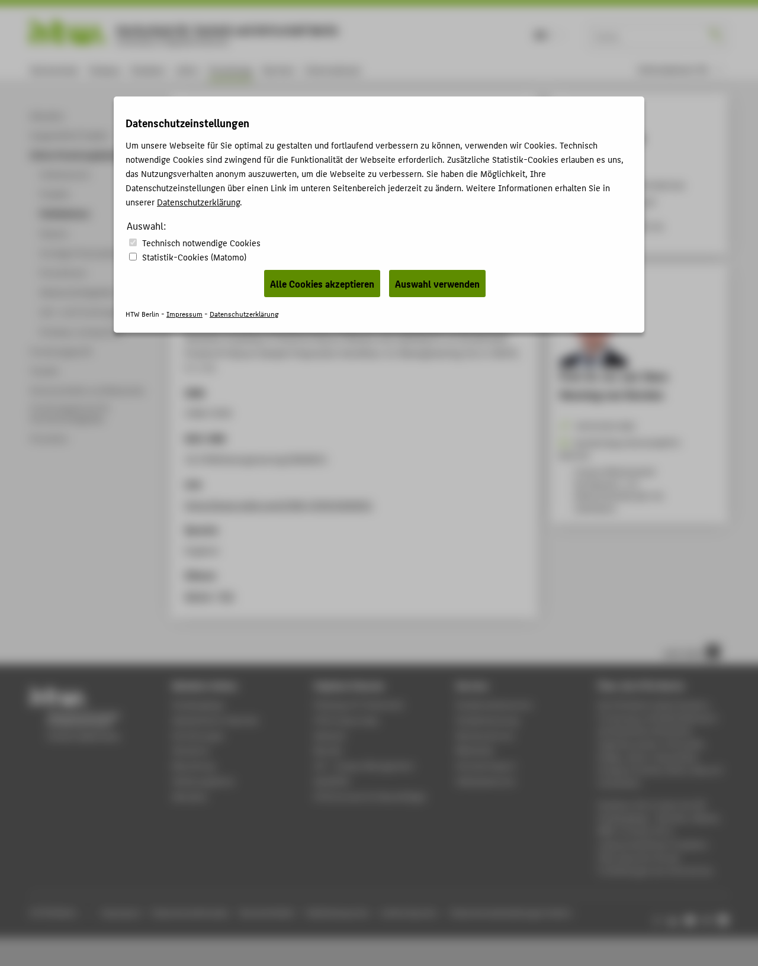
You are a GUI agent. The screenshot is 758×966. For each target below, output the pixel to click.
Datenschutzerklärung (198, 201)
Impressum (184, 313)
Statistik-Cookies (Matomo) (194, 256)
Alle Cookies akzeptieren (322, 283)
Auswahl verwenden (437, 283)
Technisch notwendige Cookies (201, 242)
